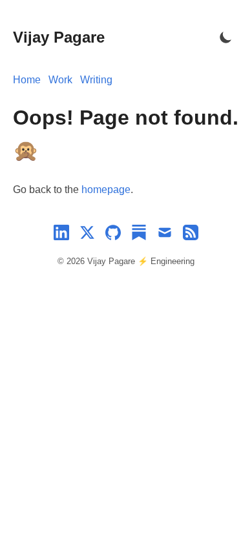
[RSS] (190, 235)
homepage (106, 189)
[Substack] (139, 235)
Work (60, 79)
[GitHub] (113, 235)
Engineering (172, 261)
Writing (96, 79)
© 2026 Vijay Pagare (98, 261)
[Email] (165, 235)
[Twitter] (87, 235)
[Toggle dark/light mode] (226, 37)
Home (27, 79)
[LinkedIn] (61, 235)
